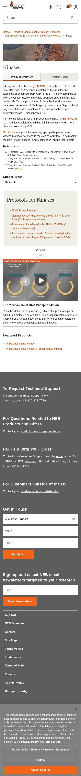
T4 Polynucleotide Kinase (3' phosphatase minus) (34, 348)
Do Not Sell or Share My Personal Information (40, 749)
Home (6, 31)
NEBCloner (9, 132)
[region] (40, 740)
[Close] (76, 709)
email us (8, 400)
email (59, 456)
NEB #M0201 (41, 86)
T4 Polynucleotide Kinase (20, 343)
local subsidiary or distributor (39, 491)
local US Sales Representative (41, 431)
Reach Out (18, 554)
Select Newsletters (19, 601)
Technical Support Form (33, 395)
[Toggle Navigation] (5, 8)
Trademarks (13, 657)
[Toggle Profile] (76, 7)
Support (10, 614)
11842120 (18, 168)
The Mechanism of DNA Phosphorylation (31, 305)
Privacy (10, 674)
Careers (10, 631)
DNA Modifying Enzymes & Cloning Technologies (33, 35)
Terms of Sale (14, 665)
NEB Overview (15, 623)
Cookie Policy (14, 682)
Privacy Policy (30, 741)
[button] (72, 17)
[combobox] (35, 17)
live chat (30, 461)
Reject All (40, 759)
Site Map (11, 640)
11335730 (18, 162)
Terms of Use (14, 648)
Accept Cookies (40, 769)
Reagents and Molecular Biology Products (37, 31)
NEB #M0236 (68, 118)
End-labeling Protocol (24, 210)
